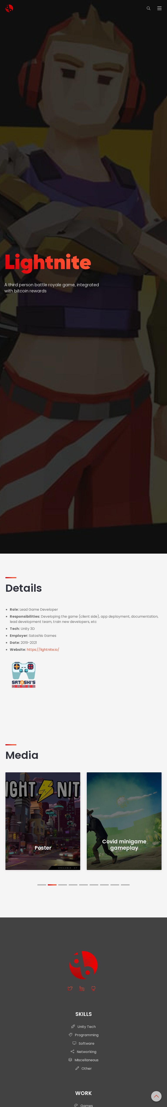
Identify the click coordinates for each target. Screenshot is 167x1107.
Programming (86, 1034)
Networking (86, 1051)
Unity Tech (86, 1026)
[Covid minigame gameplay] (124, 820)
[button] (41, 884)
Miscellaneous (86, 1060)
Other (86, 1068)
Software (86, 1043)
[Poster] (42, 820)
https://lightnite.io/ (43, 649)
